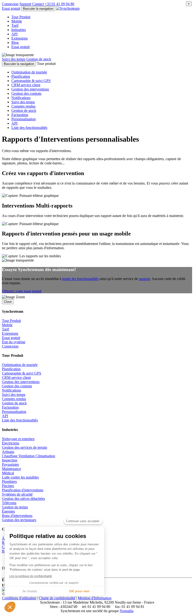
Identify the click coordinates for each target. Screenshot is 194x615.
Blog (15, 43)
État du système (13, 342)
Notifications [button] (21, 98)
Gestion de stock (38, 59)
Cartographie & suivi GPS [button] (31, 81)
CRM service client (16, 377)
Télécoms (9, 503)
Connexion (10, 4)
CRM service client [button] (25, 85)
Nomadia (126, 611)
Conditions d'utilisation (19, 598)
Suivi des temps (13, 59)
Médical (8, 473)
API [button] (14, 123)
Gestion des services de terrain (24, 447)
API (14, 34)
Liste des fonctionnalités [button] (29, 128)
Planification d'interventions (22, 490)
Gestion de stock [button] (23, 111)
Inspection (9, 460)
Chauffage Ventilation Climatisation (28, 456)
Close (8, 301)
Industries (18, 30)
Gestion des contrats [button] (26, 93)
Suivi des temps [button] (23, 102)
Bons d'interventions (17, 516)
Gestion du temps (15, 507)
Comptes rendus (14, 399)
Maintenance (11, 469)
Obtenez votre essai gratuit (21, 291)
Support (25, 4)
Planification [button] (20, 76)
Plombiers (9, 481)
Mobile (16, 21)
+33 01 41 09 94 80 (59, 4)
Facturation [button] (19, 115)
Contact (38, 4)
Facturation (10, 407)
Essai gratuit (11, 338)
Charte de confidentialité (57, 598)
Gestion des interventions (21, 382)
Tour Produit (20, 17)
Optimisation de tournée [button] (29, 72)
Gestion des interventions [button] (30, 89)
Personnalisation (14, 412)
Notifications (11, 390)
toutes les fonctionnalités (80, 279)
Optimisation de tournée (20, 365)
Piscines (8, 486)
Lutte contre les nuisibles (20, 477)
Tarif (14, 25)
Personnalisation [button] (23, 119)
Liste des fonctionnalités (20, 420)
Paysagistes (10, 464)
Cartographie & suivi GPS (21, 373)
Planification (11, 369)
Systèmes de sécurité (17, 494)
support (144, 279)
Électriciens (10, 443)
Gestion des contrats (17, 386)
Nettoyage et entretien (18, 439)
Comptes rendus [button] (23, 106)
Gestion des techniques (19, 520)
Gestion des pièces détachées (23, 499)
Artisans (8, 452)
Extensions (19, 38)
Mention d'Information (94, 598)
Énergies (8, 511)
